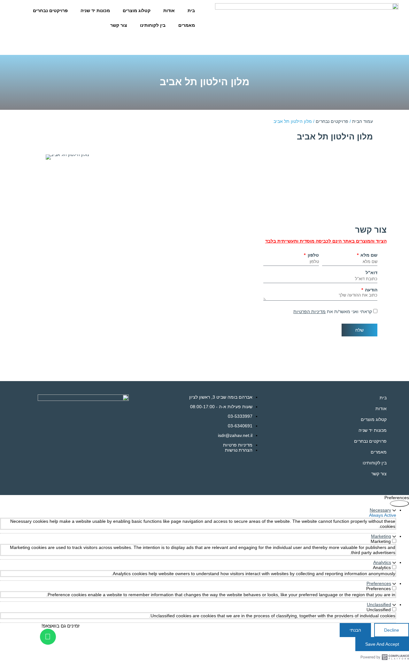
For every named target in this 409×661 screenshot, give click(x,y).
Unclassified (379, 604)
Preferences (379, 583)
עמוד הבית (362, 121)
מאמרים (186, 25)
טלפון (312, 255)
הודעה (370, 289)
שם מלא (368, 255)
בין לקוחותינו (153, 25)
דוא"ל (371, 272)
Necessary (380, 510)
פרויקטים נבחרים (50, 10)
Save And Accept (382, 644)
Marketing (381, 536)
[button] (49, 179)
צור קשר (118, 25)
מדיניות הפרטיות (309, 311)
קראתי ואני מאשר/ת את (332, 311)
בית (191, 10)
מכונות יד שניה (95, 10)
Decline (391, 630)
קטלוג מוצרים (136, 10)
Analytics (382, 562)
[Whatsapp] (48, 637)
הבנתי (355, 630)
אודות (169, 10)
